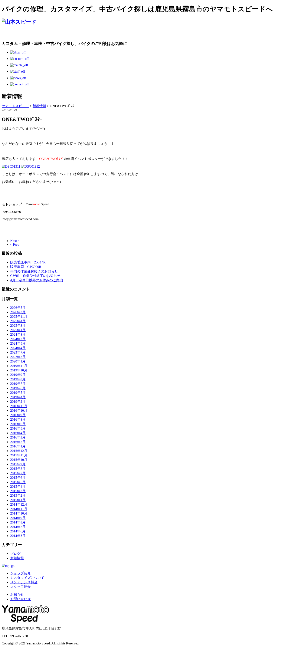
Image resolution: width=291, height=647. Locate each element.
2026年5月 (18, 307)
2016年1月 (18, 446)
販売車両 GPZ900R (25, 267)
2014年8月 (18, 522)
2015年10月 (18, 460)
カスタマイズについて (27, 577)
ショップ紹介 (20, 573)
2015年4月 (18, 486)
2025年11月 (18, 316)
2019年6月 (18, 388)
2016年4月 (18, 433)
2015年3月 (18, 491)
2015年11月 (18, 455)
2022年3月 (18, 357)
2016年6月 (18, 424)
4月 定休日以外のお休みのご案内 (36, 280)
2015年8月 (18, 468)
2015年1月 (18, 500)
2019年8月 (18, 379)
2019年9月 (18, 375)
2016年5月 (18, 428)
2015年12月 (18, 451)
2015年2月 (18, 495)
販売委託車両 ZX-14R (28, 262)
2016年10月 (18, 410)
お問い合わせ (20, 599)
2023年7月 (18, 352)
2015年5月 (18, 482)
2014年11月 (18, 509)
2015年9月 (18, 464)
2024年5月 (18, 343)
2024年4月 (18, 348)
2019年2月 (18, 401)
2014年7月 (18, 527)
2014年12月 (18, 504)
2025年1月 (18, 330)
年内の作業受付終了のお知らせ (34, 271)
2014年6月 (18, 531)
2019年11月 (18, 366)
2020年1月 (18, 361)
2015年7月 (18, 473)
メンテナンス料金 (23, 582)
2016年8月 (18, 419)
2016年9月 (18, 415)
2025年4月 (18, 321)
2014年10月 (18, 513)
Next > (15, 241)
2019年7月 (18, 383)
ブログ (15, 553)
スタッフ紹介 (20, 586)
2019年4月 (18, 397)
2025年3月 (18, 325)
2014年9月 (18, 518)
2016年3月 (18, 437)
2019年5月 (18, 392)
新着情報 (17, 558)
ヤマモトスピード (15, 106)
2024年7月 (18, 339)
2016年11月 (18, 406)
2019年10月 (18, 370)
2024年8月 (18, 334)
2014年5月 (18, 536)
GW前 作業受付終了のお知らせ (35, 275)
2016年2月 (18, 442)
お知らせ (17, 594)
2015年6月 (18, 477)
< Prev (14, 244)
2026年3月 (18, 312)
